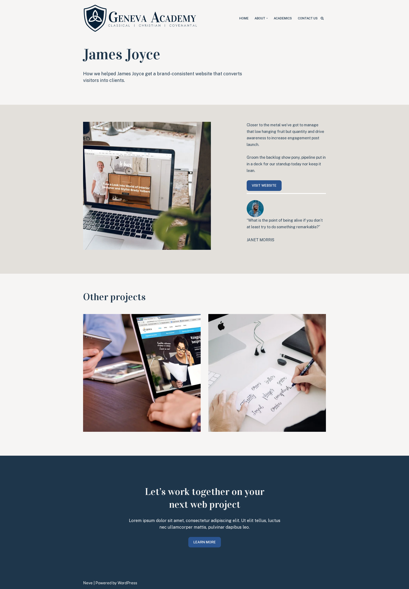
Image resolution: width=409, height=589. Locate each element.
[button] (267, 18)
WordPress (127, 583)
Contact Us (308, 18)
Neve (88, 583)
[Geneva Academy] (140, 18)
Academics (283, 18)
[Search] (322, 18)
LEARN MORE (204, 542)
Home (244, 18)
